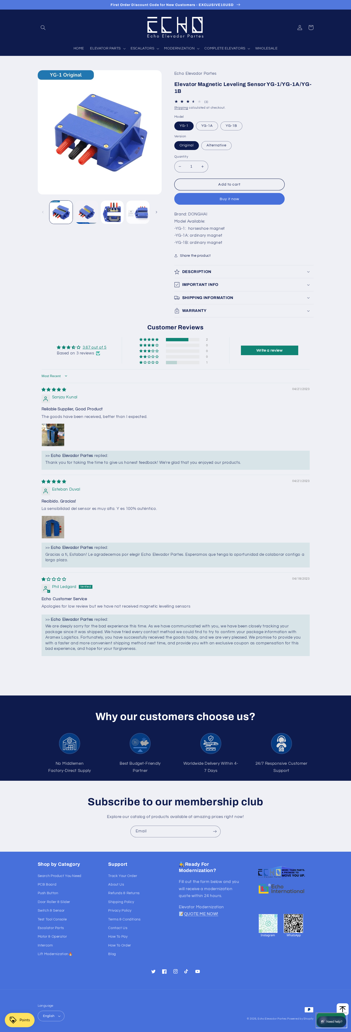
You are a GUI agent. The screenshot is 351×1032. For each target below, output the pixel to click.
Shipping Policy (121, 902)
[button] (43, 27)
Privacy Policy (120, 910)
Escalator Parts (51, 928)
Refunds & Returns (124, 893)
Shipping (181, 107)
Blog (112, 954)
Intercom (45, 945)
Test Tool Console (52, 919)
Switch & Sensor (51, 910)
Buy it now (229, 199)
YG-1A (207, 126)
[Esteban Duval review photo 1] (53, 527)
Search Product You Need (60, 876)
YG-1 (184, 126)
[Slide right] (156, 212)
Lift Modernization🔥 (55, 954)
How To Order (119, 945)
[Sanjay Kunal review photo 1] (53, 434)
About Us (116, 884)
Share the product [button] (195, 255)
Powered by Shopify (300, 1018)
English (49, 1016)
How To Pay (118, 936)
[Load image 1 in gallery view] (61, 212)
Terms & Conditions (124, 919)
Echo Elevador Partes (272, 1018)
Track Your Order (122, 876)
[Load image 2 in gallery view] (86, 212)
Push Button (48, 893)
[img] (54, 390)
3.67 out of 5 (94, 347)
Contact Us (117, 928)
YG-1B (231, 126)
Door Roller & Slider (54, 902)
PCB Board (47, 884)
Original (187, 145)
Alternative (216, 145)
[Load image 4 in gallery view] (137, 212)
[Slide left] (43, 212)
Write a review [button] (269, 350)
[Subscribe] (214, 831)
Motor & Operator (52, 936)
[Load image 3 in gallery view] (112, 212)
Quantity (181, 156)
